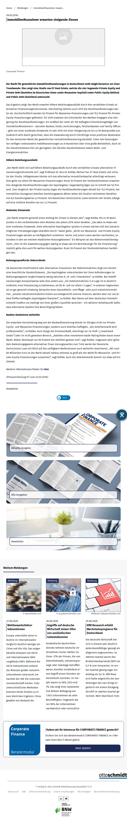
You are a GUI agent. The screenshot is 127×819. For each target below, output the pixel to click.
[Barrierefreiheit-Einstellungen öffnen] (122, 415)
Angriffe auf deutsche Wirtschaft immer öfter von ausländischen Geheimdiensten (63, 647)
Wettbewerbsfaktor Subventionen (23, 647)
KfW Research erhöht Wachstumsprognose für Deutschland (103, 647)
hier (46, 369)
